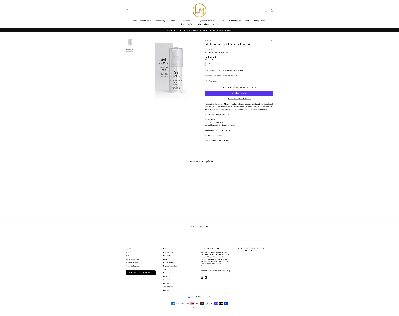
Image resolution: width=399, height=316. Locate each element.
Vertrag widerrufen (140, 272)
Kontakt (215, 24)
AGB (127, 255)
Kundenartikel (235, 20)
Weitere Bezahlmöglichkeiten (239, 99)
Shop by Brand (259, 20)
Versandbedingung (132, 266)
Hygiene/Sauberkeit (207, 20)
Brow (173, 20)
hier (236, 76)
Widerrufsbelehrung (132, 262)
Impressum (129, 252)
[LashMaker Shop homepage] (199, 10)
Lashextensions (187, 20)
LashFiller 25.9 (146, 20)
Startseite (208, 40)
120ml (209, 64)
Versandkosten (223, 52)
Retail (246, 20)
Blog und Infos (186, 24)
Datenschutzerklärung (133, 259)
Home (134, 20)
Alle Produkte (203, 24)
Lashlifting (161, 20)
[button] (211, 57)
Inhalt (209, 60)
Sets (222, 20)
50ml (218, 64)
